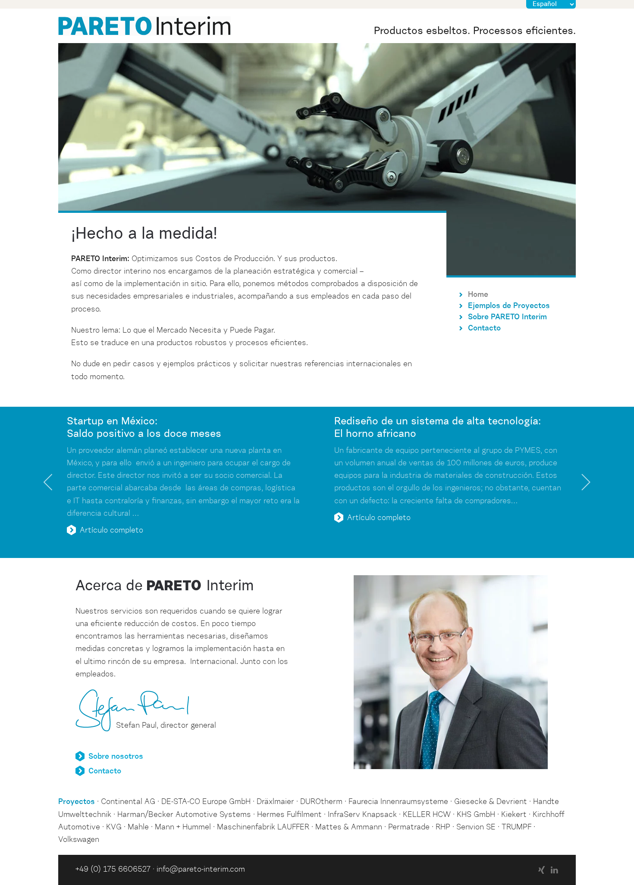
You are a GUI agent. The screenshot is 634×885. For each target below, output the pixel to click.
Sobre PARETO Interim (507, 317)
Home (478, 295)
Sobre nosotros (115, 756)
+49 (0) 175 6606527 (113, 869)
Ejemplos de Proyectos (509, 306)
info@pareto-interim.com (201, 869)
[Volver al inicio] (144, 26)
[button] (48, 482)
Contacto (484, 328)
